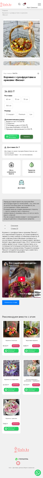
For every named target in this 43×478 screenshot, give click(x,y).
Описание (14, 225)
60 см (8, 99)
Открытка (10, 123)
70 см (17, 99)
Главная (5, 10)
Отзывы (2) (14, 228)
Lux (31, 114)
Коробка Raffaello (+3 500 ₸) (17, 127)
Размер (7, 111)
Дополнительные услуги (14, 119)
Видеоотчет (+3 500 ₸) (15, 121)
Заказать (27, 136)
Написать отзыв (10, 302)
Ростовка (8, 96)
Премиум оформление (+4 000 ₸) (19, 129)
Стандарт (10, 114)
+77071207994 (23, 459)
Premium (22, 114)
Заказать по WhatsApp (13, 136)
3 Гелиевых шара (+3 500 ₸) (17, 125)
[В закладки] (38, 73)
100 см (8, 106)
